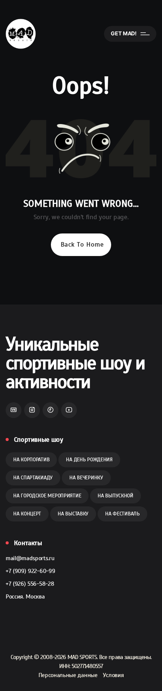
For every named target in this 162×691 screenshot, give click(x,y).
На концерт (27, 514)
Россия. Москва (25, 596)
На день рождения (89, 459)
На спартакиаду (33, 477)
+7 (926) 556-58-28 (30, 584)
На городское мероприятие (47, 495)
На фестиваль (122, 514)
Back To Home (82, 244)
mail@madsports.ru (30, 558)
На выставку (73, 514)
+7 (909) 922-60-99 (30, 571)
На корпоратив (31, 459)
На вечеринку (86, 477)
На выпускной (115, 495)
